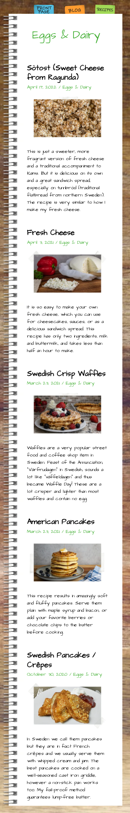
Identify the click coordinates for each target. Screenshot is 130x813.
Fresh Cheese (51, 233)
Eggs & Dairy (77, 87)
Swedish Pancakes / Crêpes (61, 659)
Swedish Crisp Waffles (66, 374)
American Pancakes (61, 522)
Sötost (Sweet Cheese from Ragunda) (65, 72)
